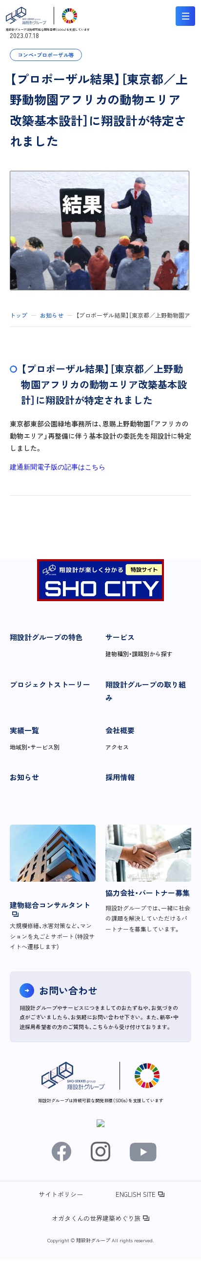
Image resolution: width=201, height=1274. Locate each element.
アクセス (117, 747)
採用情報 (120, 777)
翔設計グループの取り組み (145, 691)
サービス (120, 637)
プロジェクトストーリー (50, 684)
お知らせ (24, 777)
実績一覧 (24, 730)
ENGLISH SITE (136, 1194)
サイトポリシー (61, 1194)
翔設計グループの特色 (46, 637)
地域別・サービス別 (35, 747)
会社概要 (120, 730)
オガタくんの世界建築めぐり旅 (96, 1218)
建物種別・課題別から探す (139, 653)
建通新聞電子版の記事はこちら (57, 467)
